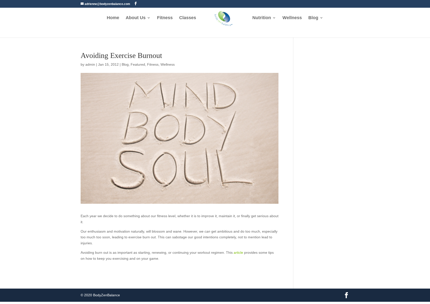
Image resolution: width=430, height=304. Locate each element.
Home (113, 18)
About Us (136, 18)
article (238, 252)
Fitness (165, 18)
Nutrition (261, 18)
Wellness (292, 18)
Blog (313, 18)
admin (90, 64)
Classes (187, 18)
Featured (138, 64)
